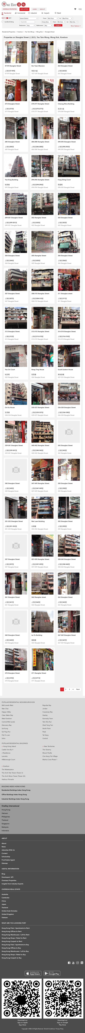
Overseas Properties (10, 9)
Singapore (5, 824)
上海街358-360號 (64, 564)
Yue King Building (11, 180)
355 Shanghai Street (65, 521)
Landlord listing (9, 22)
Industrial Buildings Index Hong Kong (15, 799)
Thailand (5, 820)
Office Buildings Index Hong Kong (14, 795)
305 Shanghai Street (38, 256)
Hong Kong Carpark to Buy (11, 958)
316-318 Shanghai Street (67, 331)
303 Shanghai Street (65, 218)
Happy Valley (6, 712)
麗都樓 (33, 640)
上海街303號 (62, 223)
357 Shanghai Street (12, 559)
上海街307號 (9, 298)
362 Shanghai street (38, 597)
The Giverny (46, 750)
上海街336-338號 (64, 412)
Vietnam (5, 813)
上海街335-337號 (37, 412)
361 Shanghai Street (12, 597)
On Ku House (10, 407)
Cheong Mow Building (66, 104)
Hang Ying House (37, 370)
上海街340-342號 (37, 450)
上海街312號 (9, 336)
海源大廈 (34, 71)
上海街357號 (9, 564)
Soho (3, 738)
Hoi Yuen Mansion (38, 66)
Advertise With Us (8, 850)
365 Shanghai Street (12, 635)
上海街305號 (35, 261)
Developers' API (7, 877)
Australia (5, 894)
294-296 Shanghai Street (40, 180)
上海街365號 (9, 640)
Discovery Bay (7, 725)
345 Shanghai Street (12, 483)
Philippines (6, 817)
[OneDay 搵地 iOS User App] (33, 973)
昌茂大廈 (61, 109)
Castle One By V (7, 750)
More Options (75, 26)
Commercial (21, 13)
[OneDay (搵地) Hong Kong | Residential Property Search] (14, 4)
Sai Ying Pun (6, 732)
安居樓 (7, 412)
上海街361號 (9, 602)
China (4, 901)
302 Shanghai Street (38, 218)
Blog (3, 874)
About (4, 843)
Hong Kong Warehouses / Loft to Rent (15, 935)
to (60, 18)
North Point (46, 728)
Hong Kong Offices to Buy (11, 948)
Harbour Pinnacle (8, 779)
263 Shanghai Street (65, 66)
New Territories (48, 746)
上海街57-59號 (10, 71)
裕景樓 (7, 185)
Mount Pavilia (47, 753)
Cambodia (5, 898)
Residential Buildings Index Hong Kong (16, 790)
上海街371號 (35, 678)
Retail (59, 13)
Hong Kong (6, 810)
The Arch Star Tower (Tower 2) (12, 773)
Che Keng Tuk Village (50, 756)
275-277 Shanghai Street (40, 104)
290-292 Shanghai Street (67, 142)
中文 (80, 9)
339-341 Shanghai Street (14, 445)
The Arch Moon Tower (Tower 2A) (13, 776)
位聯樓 (33, 526)
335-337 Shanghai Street (40, 407)
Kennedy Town (47, 719)
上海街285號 (9, 147)
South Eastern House (65, 370)
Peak (44, 732)
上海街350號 (62, 488)
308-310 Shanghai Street (40, 294)
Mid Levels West (7, 705)
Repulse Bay (46, 705)
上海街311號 (62, 298)
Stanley (45, 715)
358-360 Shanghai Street (67, 559)
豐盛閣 (60, 185)
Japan (4, 904)
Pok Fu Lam (6, 735)
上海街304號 (9, 261)
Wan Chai (5, 709)
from (54, 22)
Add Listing (24, 9)
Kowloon (5, 766)
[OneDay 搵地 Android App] (52, 973)
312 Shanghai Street (12, 331)
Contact (4, 853)
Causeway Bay (47, 712)
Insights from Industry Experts (12, 884)
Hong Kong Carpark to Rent (12, 941)
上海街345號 (9, 488)
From (44, 18)
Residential (7, 13)
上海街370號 (9, 678)
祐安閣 (7, 374)
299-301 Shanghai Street (14, 218)
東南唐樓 (61, 374)
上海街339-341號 (11, 450)
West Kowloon (7, 719)
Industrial (34, 13)
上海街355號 (62, 526)
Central (45, 738)
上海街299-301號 (11, 223)
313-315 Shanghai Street (40, 331)
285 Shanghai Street (12, 142)
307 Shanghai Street (12, 294)
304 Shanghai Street (12, 256)
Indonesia (5, 830)
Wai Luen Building (38, 521)
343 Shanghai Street (65, 445)
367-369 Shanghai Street (67, 635)
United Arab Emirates (9, 911)
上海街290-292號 (64, 147)
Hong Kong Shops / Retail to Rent (14, 938)
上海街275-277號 (37, 109)
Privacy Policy (59, 1029)
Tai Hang (45, 735)
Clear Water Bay (7, 715)
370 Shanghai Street (12, 673)
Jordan (44, 709)
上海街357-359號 (37, 564)
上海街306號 (62, 261)
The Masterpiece (8, 769)
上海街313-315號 (37, 336)
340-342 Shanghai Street (40, 445)
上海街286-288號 (37, 147)
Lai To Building (36, 635)
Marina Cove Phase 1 (49, 760)
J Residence (6, 753)
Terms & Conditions (49, 1029)
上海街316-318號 (64, 336)
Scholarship (6, 857)
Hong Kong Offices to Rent (11, 931)
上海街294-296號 (37, 185)
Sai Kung (5, 728)
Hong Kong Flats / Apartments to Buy (15, 945)
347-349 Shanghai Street (40, 483)
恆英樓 (33, 374)
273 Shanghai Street (12, 104)
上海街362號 (35, 602)
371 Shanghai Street (38, 673)
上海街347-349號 (37, 488)
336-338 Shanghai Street (67, 407)
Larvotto (5, 756)
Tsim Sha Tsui (46, 722)
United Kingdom (8, 914)
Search (58, 25)
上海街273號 (9, 109)
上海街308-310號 (37, 298)
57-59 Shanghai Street (13, 66)
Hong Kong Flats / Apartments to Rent (16, 928)
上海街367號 (62, 640)
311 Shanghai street (65, 294)
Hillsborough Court (8, 760)
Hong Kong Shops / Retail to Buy (14, 955)
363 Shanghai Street (65, 597)
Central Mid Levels (8, 722)
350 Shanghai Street (65, 483)
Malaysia (5, 827)
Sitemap (5, 863)
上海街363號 (62, 602)
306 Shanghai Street (65, 256)
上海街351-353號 (11, 526)
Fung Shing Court (64, 180)
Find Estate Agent (8, 860)
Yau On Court (10, 370)
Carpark (46, 13)
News (4, 847)
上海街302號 (35, 223)
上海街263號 (62, 71)
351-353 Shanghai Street (14, 521)
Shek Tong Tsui (47, 725)
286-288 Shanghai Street (40, 142)
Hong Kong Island (9, 746)
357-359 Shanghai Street (40, 559)
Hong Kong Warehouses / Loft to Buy (15, 951)
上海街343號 (62, 450)
